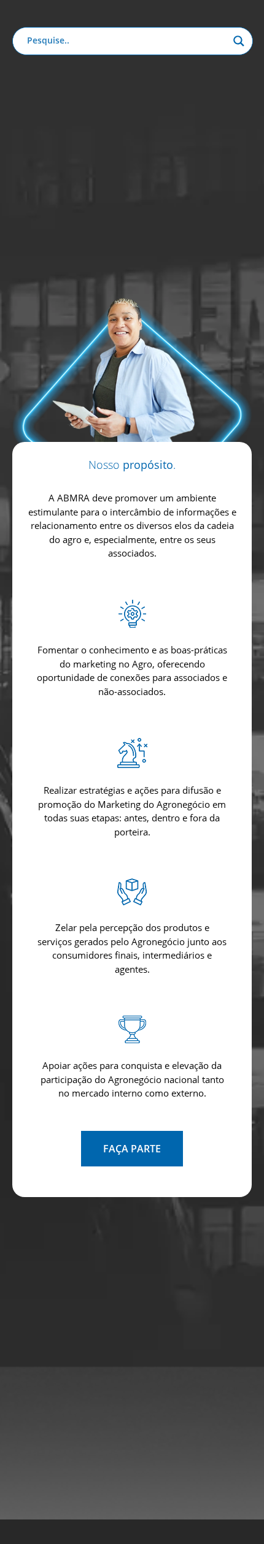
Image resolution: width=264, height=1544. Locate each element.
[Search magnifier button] (238, 41)
